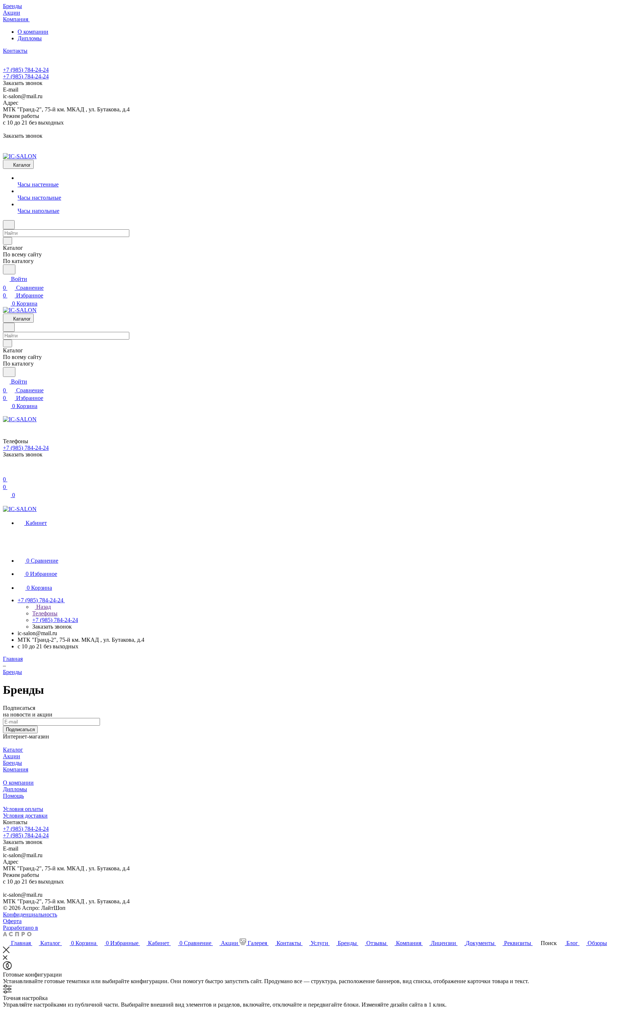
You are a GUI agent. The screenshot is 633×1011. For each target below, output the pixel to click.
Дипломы (30, 38)
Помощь (13, 796)
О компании (33, 32)
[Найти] (9, 269)
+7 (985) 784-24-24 (26, 70)
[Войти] (6, 470)
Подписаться (20, 729)
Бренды (12, 763)
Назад (43, 607)
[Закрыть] (6, 951)
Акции (11, 756)
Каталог (13, 750)
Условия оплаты (23, 809)
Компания (15, 769)
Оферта (12, 921)
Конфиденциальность (30, 914)
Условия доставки (25, 815)
